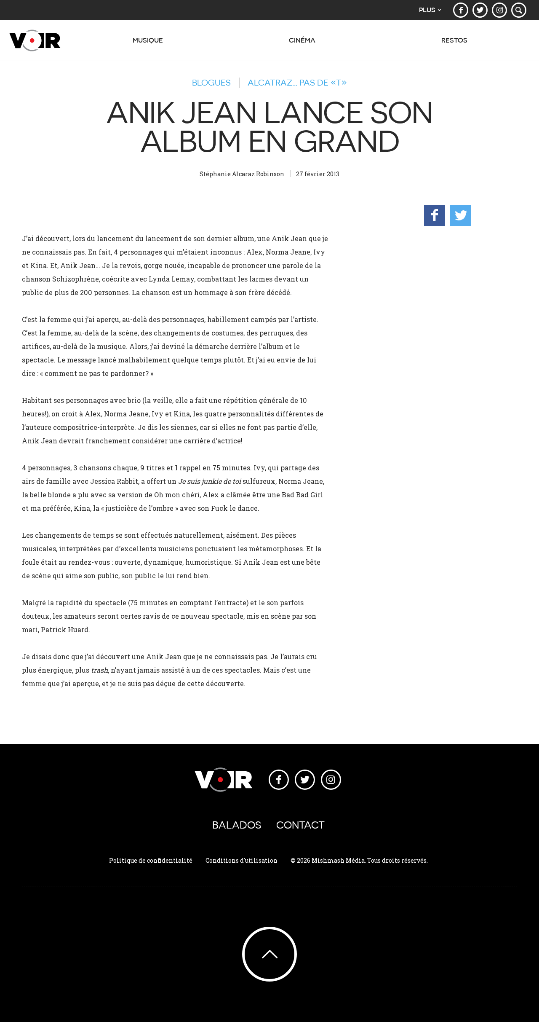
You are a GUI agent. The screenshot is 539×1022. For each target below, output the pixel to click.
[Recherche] (518, 10)
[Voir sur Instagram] (499, 10)
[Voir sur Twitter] (480, 10)
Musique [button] (148, 40)
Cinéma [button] (302, 40)
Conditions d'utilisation (241, 860)
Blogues (211, 83)
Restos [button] (454, 40)
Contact (300, 825)
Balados (236, 825)
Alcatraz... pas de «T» (297, 83)
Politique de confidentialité (150, 860)
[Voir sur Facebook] (460, 10)
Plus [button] (427, 10)
